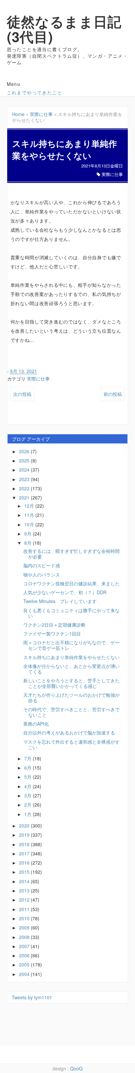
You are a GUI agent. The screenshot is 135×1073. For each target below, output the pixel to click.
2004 (25, 974)
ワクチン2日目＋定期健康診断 (54, 624)
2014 (25, 881)
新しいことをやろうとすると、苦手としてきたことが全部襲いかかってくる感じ (71, 683)
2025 (25, 460)
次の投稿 (22, 394)
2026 (25, 451)
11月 (29, 515)
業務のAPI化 (36, 723)
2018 (25, 844)
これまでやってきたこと (34, 92)
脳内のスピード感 (41, 565)
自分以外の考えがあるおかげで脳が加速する (69, 732)
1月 (28, 814)
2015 (25, 871)
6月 (28, 767)
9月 (28, 533)
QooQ (76, 1068)
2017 (25, 853)
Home (18, 114)
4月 (28, 786)
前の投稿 (113, 394)
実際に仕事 (41, 114)
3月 (28, 795)
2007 (25, 946)
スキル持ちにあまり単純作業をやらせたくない (71, 657)
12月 (29, 505)
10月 (29, 524)
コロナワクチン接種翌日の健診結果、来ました (71, 583)
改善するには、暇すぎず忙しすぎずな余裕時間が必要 (71, 554)
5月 (28, 776)
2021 (25, 497)
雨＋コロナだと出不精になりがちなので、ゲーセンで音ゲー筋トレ (71, 645)
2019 (25, 834)
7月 (28, 758)
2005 (25, 964)
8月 (28, 542)
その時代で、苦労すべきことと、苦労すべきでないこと (71, 712)
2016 (25, 862)
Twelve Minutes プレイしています (60, 601)
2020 (25, 825)
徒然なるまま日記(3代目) (64, 28)
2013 (25, 890)
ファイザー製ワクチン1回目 (52, 633)
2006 (25, 955)
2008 (25, 937)
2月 (28, 804)
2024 (25, 469)
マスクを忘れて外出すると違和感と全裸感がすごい (71, 744)
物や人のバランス (41, 574)
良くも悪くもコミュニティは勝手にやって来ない (71, 613)
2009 (25, 927)
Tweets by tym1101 (32, 997)
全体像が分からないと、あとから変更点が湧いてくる (71, 669)
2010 (25, 918)
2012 (25, 899)
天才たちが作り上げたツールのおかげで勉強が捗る (71, 698)
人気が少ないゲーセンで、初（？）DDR (64, 592)
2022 (25, 488)
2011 (25, 909)
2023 (25, 479)
